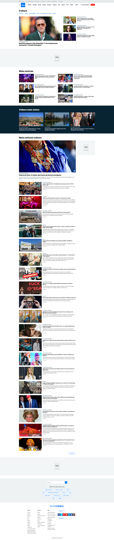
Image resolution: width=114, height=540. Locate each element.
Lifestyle (21, 13)
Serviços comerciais (51, 514)
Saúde (71, 4)
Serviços (39, 510)
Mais (48, 510)
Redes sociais (47, 495)
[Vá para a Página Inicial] (23, 5)
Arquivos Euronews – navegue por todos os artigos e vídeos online (31, 532)
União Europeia (66, 495)
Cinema (44, 225)
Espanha (60, 498)
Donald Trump (57, 495)
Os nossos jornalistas (31, 528)
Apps (38, 520)
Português (22, 1)
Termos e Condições (51, 515)
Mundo (44, 4)
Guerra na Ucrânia (59, 489)
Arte (38, 13)
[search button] (59, 1)
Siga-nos (39, 519)
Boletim (38, 514)
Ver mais (71, 453)
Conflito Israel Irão (48, 489)
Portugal (35, 4)
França (70, 492)
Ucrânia (67, 489)
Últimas (29, 4)
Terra (67, 4)
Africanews (39, 523)
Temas (28, 510)
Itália (43, 492)
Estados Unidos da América (53, 492)
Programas (29, 527)
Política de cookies (51, 517)
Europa (39, 4)
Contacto (49, 521)
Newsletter (61, 518)
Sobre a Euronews (51, 512)
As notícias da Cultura (46, 13)
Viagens (55, 4)
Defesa (64, 492)
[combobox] (65, 1)
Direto (93, 4)
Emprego (49, 523)
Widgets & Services (41, 522)
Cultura (63, 4)
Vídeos (28, 525)
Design (54, 13)
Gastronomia (32, 13)
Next (59, 4)
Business (49, 4)
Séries (26, 13)
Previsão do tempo (41, 515)
